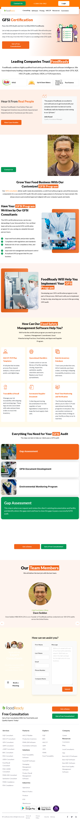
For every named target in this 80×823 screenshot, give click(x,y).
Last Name (38, 653)
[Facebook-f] (67, 817)
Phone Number (40, 670)
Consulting (26, 10)
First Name (39, 645)
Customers (65, 11)
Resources (56, 10)
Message (55, 645)
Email (37, 662)
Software (35, 11)
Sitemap (52, 817)
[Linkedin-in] (76, 817)
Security (46, 817)
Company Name (40, 679)
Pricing (42, 11)
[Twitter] (72, 817)
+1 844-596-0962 (40, 3)
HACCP (48, 10)
